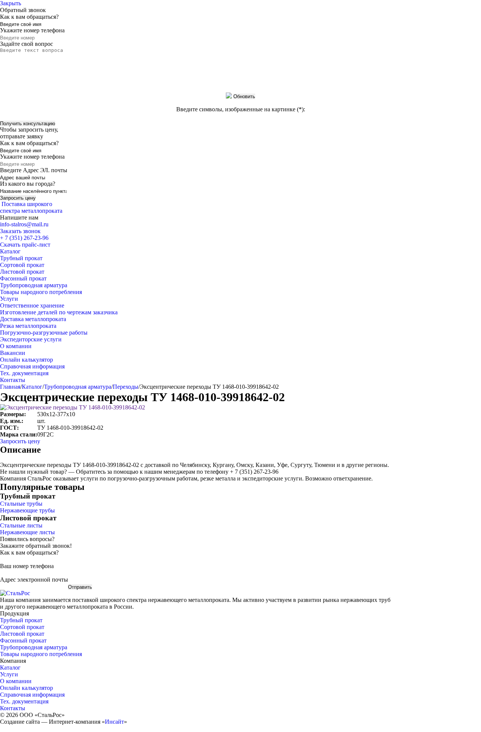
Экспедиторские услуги (31, 339)
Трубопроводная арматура (33, 285)
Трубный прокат (21, 258)
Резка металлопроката (28, 326)
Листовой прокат (22, 271)
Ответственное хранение (32, 305)
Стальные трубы (21, 503)
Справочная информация (32, 366)
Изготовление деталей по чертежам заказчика (59, 312)
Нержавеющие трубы (27, 510)
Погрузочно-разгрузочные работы (44, 332)
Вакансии (12, 353)
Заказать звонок (20, 231)
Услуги (9, 299)
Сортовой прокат (22, 265)
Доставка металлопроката (33, 319)
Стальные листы (21, 525)
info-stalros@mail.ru (24, 224)
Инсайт (114, 721)
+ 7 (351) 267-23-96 (24, 238)
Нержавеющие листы (27, 532)
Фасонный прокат (23, 278)
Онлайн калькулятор (26, 359)
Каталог (10, 251)
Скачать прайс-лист (25, 244)
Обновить (244, 96)
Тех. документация (24, 373)
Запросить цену (20, 441)
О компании (16, 346)
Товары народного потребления (41, 292)
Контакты (12, 380)
